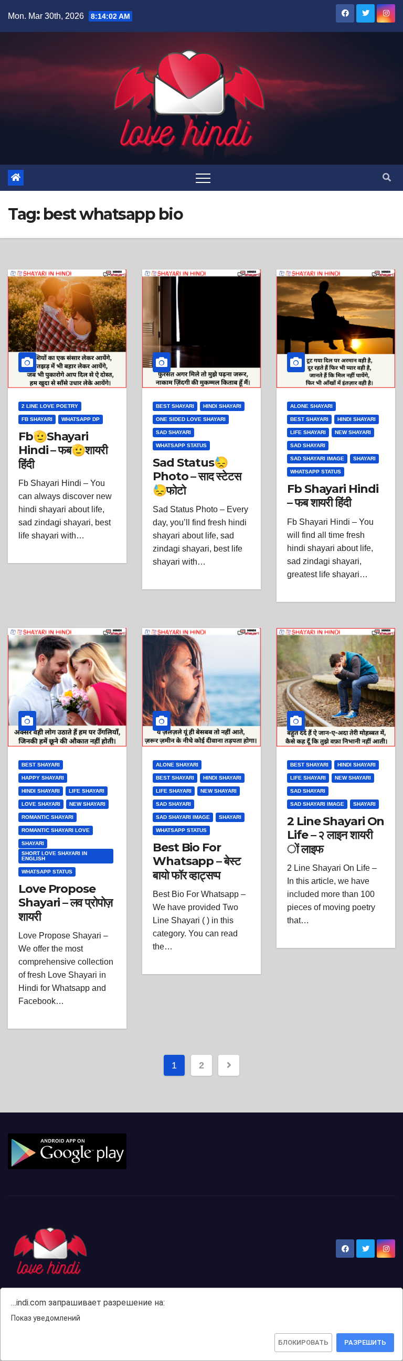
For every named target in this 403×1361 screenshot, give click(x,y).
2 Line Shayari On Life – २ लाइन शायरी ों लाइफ (335, 835)
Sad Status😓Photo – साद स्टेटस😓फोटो (197, 477)
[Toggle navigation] (203, 178)
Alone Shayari (311, 406)
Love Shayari (41, 804)
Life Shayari (308, 432)
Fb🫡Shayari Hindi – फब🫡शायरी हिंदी (63, 450)
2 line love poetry (50, 406)
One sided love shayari (191, 419)
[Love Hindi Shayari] (67, 1150)
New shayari (353, 432)
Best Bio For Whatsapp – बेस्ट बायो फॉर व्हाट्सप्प (197, 861)
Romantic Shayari (47, 817)
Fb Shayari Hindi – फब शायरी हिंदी (332, 496)
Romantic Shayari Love (56, 830)
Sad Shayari (173, 432)
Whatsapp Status (181, 445)
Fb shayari (37, 419)
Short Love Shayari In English (54, 855)
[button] (387, 177)
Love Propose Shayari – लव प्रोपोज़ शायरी (65, 903)
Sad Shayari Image (317, 458)
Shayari (364, 458)
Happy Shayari (43, 778)
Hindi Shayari (222, 406)
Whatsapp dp (80, 419)
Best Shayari (175, 406)
